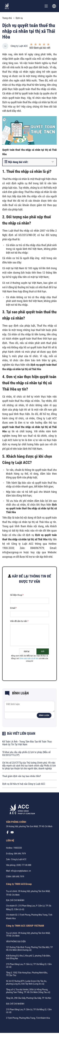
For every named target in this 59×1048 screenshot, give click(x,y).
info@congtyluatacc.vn (21, 870)
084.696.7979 (20, 853)
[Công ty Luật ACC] (7, 6)
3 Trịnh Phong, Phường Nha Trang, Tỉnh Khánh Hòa (28, 1018)
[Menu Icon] (46, 6)
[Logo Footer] (21, 809)
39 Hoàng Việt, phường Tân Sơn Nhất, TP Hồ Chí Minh (29, 826)
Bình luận (44, 715)
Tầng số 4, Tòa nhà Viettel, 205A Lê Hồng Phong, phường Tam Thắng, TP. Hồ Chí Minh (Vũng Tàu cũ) (28, 991)
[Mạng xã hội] (7, 833)
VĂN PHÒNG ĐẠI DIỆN (16, 941)
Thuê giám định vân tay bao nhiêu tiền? (21, 776)
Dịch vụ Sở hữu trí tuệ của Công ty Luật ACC (23, 783)
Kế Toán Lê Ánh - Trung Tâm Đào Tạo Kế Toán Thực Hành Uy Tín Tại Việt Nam (27, 743)
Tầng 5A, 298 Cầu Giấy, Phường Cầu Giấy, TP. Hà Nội (28, 998)
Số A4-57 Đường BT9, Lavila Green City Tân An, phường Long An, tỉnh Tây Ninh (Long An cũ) (26, 982)
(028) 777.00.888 (23, 865)
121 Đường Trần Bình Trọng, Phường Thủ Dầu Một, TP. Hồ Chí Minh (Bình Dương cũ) (29, 948)
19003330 (17, 847)
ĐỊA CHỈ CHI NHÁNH (15, 900)
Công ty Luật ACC (19, 46)
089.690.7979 (18, 876)
